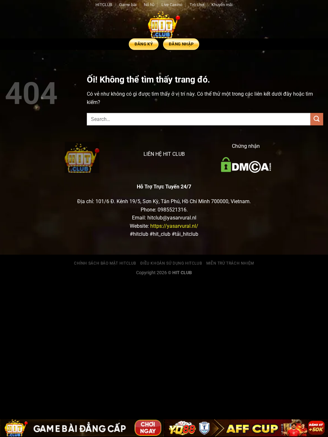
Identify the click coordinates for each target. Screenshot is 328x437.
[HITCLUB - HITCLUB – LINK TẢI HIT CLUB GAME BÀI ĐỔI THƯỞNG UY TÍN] (164, 24)
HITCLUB (103, 4)
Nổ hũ (149, 4)
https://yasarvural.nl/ (174, 226)
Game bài (127, 4)
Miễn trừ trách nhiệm (230, 263)
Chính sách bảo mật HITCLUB (105, 263)
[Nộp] (316, 119)
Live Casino (171, 4)
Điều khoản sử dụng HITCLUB (171, 263)
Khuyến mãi (222, 4)
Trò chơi (197, 4)
